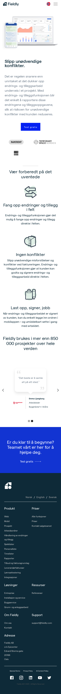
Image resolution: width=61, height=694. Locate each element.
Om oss (7, 623)
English (40, 497)
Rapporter (9, 558)
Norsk (29, 497)
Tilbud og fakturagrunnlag (16, 563)
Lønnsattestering (12, 572)
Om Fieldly (11, 615)
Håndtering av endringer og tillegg (16, 537)
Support (37, 615)
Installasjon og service (14, 597)
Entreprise (9, 593)
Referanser (37, 593)
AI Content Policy (42, 671)
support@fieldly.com (42, 623)
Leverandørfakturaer (14, 568)
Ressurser (38, 585)
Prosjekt (8, 526)
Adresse (9, 635)
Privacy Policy (28, 671)
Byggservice (10, 602)
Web (6, 516)
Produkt (9, 508)
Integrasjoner (10, 577)
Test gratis (30, 127)
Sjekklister (9, 544)
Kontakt (8, 627)
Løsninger (11, 585)
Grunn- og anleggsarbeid (16, 607)
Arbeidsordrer (11, 530)
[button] (48, 4)
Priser (35, 508)
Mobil (7, 521)
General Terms (15, 671)
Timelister (9, 553)
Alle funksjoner (39, 516)
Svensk (53, 497)
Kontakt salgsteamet (42, 526)
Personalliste (10, 549)
